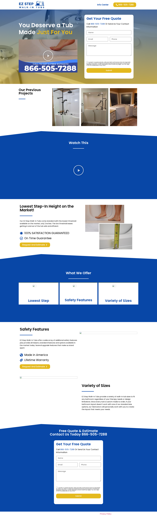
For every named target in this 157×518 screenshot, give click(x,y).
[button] (48, 56)
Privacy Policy (105, 514)
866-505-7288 (98, 24)
